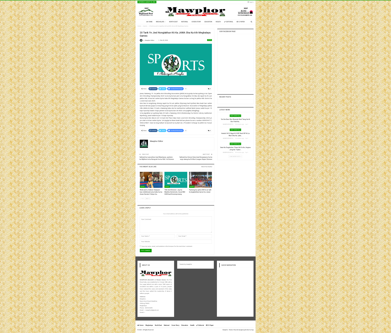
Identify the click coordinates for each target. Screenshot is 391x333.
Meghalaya (160, 22)
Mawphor (225, 330)
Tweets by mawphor (186, 264)
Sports (209, 40)
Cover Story (196, 22)
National (184, 22)
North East (173, 22)
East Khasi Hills (235, 115)
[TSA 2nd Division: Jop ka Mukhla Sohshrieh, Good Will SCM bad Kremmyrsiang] (175, 180)
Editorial (229, 22)
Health (218, 22)
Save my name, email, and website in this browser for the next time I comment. (167, 246)
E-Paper (242, 22)
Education (208, 22)
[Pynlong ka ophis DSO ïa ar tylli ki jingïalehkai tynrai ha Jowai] (200, 180)
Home (150, 22)
